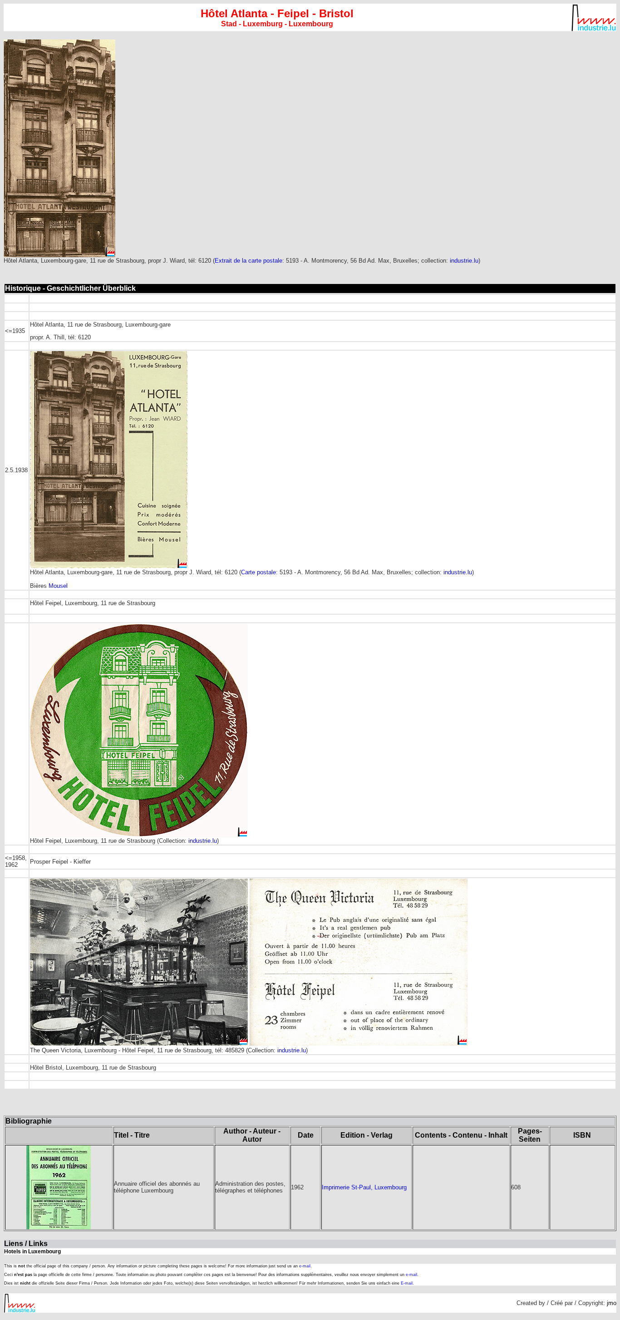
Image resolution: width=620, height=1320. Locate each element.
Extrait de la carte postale (248, 260)
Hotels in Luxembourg (32, 1251)
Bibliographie (28, 1121)
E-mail (407, 1283)
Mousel (58, 585)
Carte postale (258, 572)
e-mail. (305, 1266)
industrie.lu (464, 260)
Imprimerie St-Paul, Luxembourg (364, 1187)
